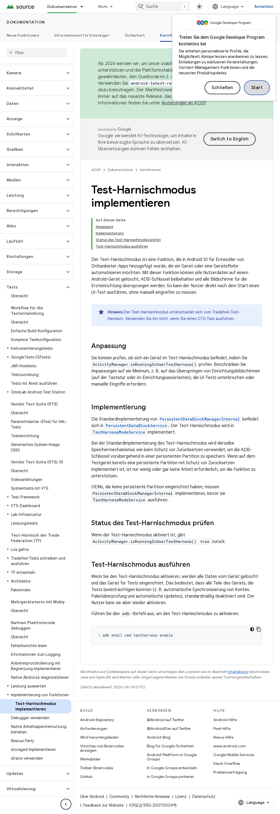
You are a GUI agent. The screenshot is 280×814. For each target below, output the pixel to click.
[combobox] (162, 6)
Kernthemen (172, 35)
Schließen (222, 87)
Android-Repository (97, 719)
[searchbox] (37, 52)
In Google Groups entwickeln (172, 767)
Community (119, 796)
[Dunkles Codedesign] (252, 629)
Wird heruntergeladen (99, 737)
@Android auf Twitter (165, 719)
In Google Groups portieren (170, 776)
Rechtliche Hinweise (152, 796)
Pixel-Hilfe (222, 728)
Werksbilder (90, 759)
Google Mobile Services (233, 754)
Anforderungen (93, 728)
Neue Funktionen (23, 35)
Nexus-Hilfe (223, 737)
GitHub (86, 776)
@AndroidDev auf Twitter (169, 728)
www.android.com (229, 746)
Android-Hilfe (225, 719)
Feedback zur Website (103, 805)
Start (257, 87)
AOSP (96, 169)
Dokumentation (62, 6)
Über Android (92, 796)
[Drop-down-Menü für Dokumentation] (84, 6)
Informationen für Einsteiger (82, 35)
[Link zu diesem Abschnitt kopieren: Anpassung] (131, 346)
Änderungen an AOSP (184, 103)
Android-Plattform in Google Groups (172, 757)
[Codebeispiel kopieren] (258, 629)
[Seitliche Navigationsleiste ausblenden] (65, 804)
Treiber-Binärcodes (96, 767)
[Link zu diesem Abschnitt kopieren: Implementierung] (151, 407)
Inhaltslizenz (238, 671)
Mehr (103, 6)
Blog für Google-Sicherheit (170, 746)
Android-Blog (158, 737)
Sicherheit (135, 35)
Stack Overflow (226, 763)
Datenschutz (203, 796)
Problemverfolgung (230, 772)
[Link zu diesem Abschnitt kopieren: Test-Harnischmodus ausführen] (195, 565)
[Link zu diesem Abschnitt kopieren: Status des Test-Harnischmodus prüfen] (219, 523)
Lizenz (181, 796)
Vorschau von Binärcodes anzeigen (102, 748)
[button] (32, 73)
